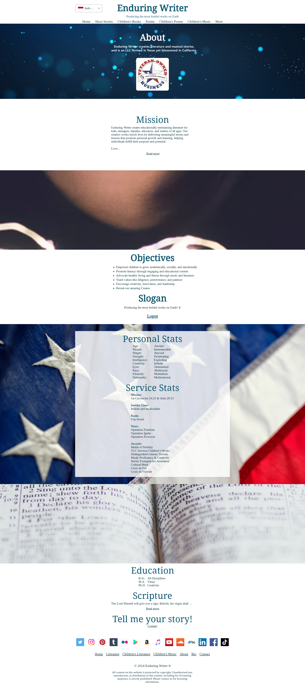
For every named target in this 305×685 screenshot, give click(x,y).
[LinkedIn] (203, 642)
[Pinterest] (102, 642)
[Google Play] (136, 642)
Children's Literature (136, 654)
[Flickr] (125, 642)
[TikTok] (225, 642)
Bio (193, 654)
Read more (152, 153)
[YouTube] (169, 642)
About (184, 654)
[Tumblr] (114, 642)
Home (99, 654)
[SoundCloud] (180, 642)
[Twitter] (80, 642)
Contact (205, 654)
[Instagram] (91, 642)
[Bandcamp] (191, 642)
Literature (112, 654)
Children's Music (164, 654)
